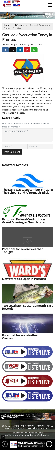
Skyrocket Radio (35, 432)
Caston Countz (36, 44)
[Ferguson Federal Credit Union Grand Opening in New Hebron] (27, 207)
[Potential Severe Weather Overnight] (27, 323)
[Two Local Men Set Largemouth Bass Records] (27, 293)
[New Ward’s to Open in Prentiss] (27, 267)
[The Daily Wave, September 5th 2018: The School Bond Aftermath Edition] (27, 177)
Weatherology (44, 434)
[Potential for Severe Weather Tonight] (27, 237)
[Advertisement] (27, 15)
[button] (50, 5)
